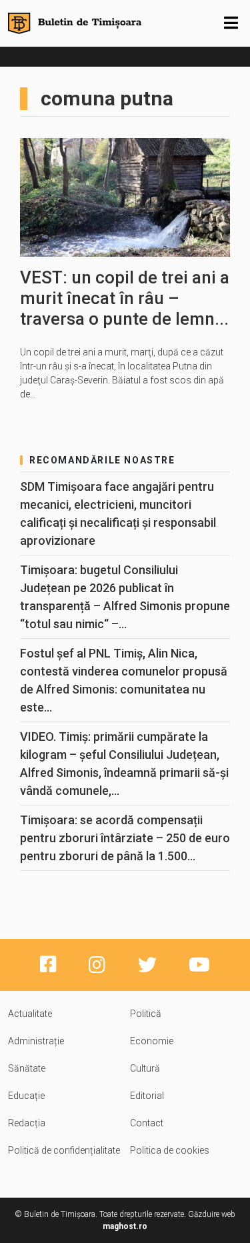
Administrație (36, 1041)
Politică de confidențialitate (64, 1150)
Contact (146, 1123)
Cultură (145, 1068)
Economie (151, 1041)
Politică (145, 1013)
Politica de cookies (169, 1150)
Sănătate (26, 1068)
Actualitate (30, 1013)
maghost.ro (125, 1226)
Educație (26, 1095)
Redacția (26, 1123)
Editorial (147, 1095)
